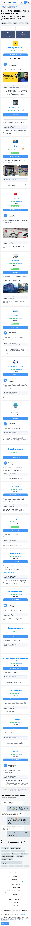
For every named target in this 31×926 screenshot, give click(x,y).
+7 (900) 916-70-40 (16, 210)
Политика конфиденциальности (15, 890)
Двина (15, 316)
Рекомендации (15, 884)
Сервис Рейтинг (5, 6)
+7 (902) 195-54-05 (16, 114)
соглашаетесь (19, 912)
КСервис (15, 261)
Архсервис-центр (15, 591)
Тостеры (4, 866)
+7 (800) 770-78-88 (16, 156)
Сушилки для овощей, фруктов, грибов (10, 862)
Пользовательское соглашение (15, 897)
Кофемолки (15, 853)
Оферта (15, 902)
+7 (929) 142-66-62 (16, 759)
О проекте (15, 908)
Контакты (15, 905)
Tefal (9, 23)
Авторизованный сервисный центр (15, 659)
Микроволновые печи (8, 856)
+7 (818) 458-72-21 (16, 668)
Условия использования (15, 899)
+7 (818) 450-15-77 (16, 272)
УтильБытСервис (15, 449)
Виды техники (13, 6)
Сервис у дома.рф (14, 48)
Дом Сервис (14, 107)
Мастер (15, 198)
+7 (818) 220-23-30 (16, 327)
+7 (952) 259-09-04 (16, 699)
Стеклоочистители (7, 859)
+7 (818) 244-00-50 (16, 495)
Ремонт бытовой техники (15, 410)
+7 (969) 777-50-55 (16, 54)
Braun (21, 23)
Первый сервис (15, 553)
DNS (15, 146)
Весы (26, 866)
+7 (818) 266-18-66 (16, 599)
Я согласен (5, 923)
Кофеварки (24, 853)
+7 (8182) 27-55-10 (16, 530)
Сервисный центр (15, 628)
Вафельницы (19, 866)
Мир (15, 519)
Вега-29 (15, 486)
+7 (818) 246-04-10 (16, 418)
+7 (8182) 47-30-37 (16, 636)
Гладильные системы (18, 851)
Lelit (27, 23)
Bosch (15, 23)
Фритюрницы (6, 851)
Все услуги (15, 876)
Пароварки (20, 856)
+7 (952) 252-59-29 (16, 374)
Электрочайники (15, 848)
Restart (15, 751)
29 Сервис (15, 720)
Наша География (15, 887)
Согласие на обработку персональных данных (15, 893)
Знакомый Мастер (15, 366)
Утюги (11, 866)
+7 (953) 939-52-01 (16, 728)
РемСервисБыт (15, 691)
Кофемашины (5, 853)
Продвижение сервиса (14, 882)
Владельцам (15, 879)
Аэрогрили (5, 848)
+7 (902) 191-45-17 (16, 561)
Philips (4, 23)
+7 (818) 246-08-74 (16, 457)
